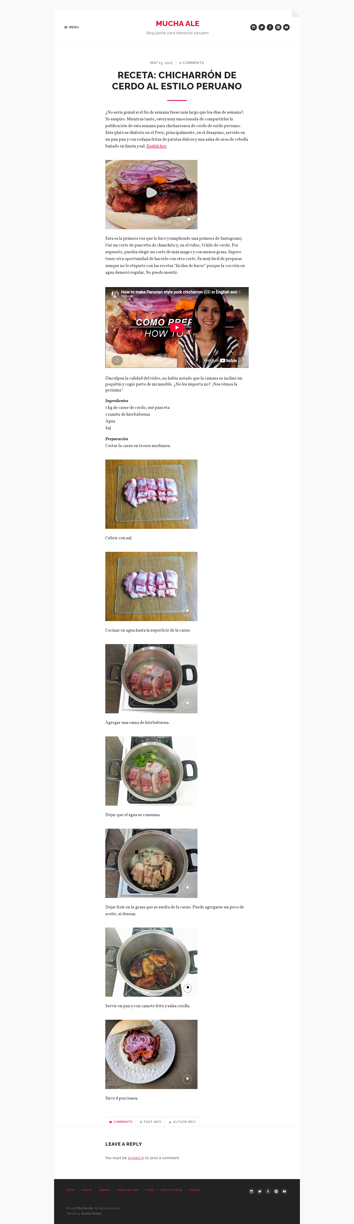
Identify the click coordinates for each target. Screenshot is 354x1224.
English (194, 1190)
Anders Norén (91, 1213)
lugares (104, 1190)
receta (86, 1190)
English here (156, 146)
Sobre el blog (171, 1190)
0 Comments (191, 63)
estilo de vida (127, 1190)
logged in (136, 1158)
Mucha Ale (178, 23)
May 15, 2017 (161, 63)
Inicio (70, 1190)
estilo (149, 1190)
